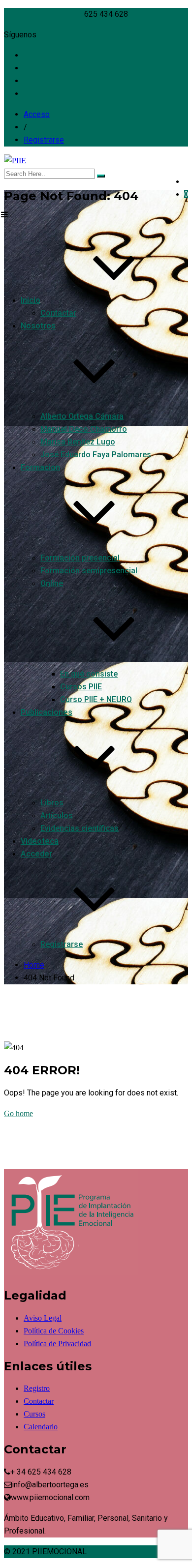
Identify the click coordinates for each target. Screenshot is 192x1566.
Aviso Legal (43, 1318)
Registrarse (44, 140)
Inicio (30, 300)
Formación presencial (80, 557)
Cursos (34, 1414)
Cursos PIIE (81, 686)
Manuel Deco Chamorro (83, 429)
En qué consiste (89, 674)
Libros (52, 802)
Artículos (56, 815)
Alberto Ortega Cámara (82, 416)
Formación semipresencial (88, 570)
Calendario (41, 1426)
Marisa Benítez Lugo (77, 441)
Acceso (37, 114)
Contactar (58, 313)
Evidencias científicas (79, 828)
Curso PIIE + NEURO (96, 699)
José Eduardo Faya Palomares (95, 454)
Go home (18, 1113)
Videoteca (40, 841)
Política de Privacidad (57, 1343)
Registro (37, 1388)
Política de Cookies (54, 1331)
